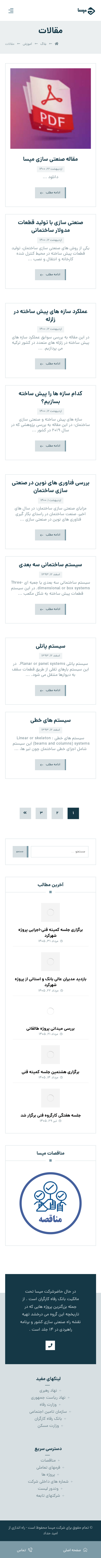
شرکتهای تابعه (48, 1496)
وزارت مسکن (48, 1426)
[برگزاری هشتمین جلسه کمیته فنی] (50, 1054)
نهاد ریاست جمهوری (48, 1398)
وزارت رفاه (48, 1405)
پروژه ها (48, 1475)
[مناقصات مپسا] (51, 1203)
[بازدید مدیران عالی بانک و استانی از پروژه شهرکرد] (50, 961)
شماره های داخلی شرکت (48, 1482)
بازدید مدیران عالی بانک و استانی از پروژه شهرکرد (50, 982)
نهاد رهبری (48, 1391)
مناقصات (48, 1461)
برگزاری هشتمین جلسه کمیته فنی (50, 1072)
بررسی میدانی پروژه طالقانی (50, 1029)
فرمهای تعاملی (48, 1468)
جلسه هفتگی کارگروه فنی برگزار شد (50, 1115)
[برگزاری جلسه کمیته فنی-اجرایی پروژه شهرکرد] (50, 912)
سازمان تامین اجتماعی (48, 1412)
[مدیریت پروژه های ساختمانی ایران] (81, 11)
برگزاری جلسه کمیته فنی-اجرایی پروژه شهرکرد (50, 933)
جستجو (19, 852)
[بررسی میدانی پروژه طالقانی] (50, 1011)
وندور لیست (48, 1489)
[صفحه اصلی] (56, 44)
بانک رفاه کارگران (48, 1419)
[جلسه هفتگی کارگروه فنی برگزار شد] (50, 1098)
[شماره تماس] (50, 1345)
